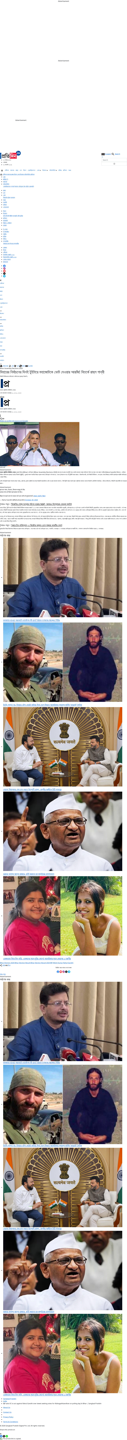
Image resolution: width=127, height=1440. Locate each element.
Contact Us (7, 1412)
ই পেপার (5, 229)
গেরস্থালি (31, 186)
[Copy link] (3, 397)
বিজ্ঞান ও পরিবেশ (7, 223)
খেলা (38, 170)
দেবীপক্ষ (7, 170)
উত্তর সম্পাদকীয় (14, 243)
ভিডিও (4, 239)
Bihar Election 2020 (7, 963)
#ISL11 (5, 179)
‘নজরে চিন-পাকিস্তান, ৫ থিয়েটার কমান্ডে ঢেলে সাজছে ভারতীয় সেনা (36, 525)
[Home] (10, 154)
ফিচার (4, 250)
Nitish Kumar (58, 963)
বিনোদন (44, 170)
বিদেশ (24, 170)
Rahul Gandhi (68, 963)
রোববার (5, 247)
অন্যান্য (13, 197)
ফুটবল (8, 197)
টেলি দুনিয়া (20, 216)
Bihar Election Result (22, 963)
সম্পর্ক (12, 186)
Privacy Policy (8, 1417)
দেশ (21, 170)
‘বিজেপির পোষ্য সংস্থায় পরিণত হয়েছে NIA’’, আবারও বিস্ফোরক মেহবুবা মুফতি (41, 504)
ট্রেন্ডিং (5, 234)
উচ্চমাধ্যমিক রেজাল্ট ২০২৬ (9, 257)
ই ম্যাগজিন (6, 232)
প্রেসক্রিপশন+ (31, 170)
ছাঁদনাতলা (5, 262)
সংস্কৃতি (15, 216)
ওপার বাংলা (6, 207)
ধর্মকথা (5, 205)
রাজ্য (17, 170)
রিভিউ (11, 216)
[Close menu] (0, 280)
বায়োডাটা (5, 220)
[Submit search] (114, 164)
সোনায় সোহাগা (7, 259)
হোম (4, 177)
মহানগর (12, 170)
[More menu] (125, 170)
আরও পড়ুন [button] (3, 974)
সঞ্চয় (69, 170)
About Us (6, 1407)
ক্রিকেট (5, 197)
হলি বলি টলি (6, 216)
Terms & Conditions (10, 1422)
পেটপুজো (20, 186)
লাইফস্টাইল (52, 170)
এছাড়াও (2, 360)
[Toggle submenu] (1, 323)
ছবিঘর (60, 170)
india (5, 1401)
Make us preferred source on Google (14, 421)
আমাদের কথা (6, 243)
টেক (24, 186)
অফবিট (5, 202)
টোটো (27, 186)
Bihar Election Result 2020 (40, 963)
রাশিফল (65, 170)
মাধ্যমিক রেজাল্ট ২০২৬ (8, 255)
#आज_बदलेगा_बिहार (39, 496)
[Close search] (102, 157)
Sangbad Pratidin (9, 1399)
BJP (51, 963)
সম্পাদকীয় (5, 241)
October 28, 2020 (31, 500)
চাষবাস (5, 225)
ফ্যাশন (16, 186)
